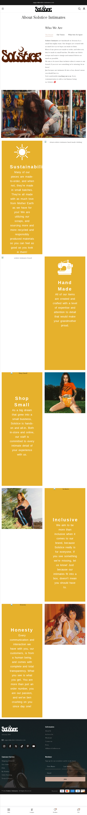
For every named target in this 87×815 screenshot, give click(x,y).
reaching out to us (64, 76)
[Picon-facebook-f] (10, 746)
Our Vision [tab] (61, 35)
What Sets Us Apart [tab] (75, 35)
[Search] (79, 8)
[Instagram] (4, 746)
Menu (3, 8)
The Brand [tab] (49, 35)
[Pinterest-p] (27, 746)
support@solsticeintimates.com (43, 2)
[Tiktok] (21, 746)
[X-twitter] (15, 746)
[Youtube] (33, 746)
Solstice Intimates (51, 41)
